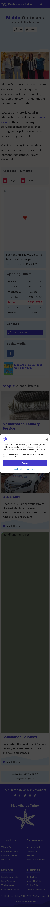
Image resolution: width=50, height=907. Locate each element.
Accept (25, 463)
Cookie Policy (18, 469)
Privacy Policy (30, 469)
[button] (46, 439)
